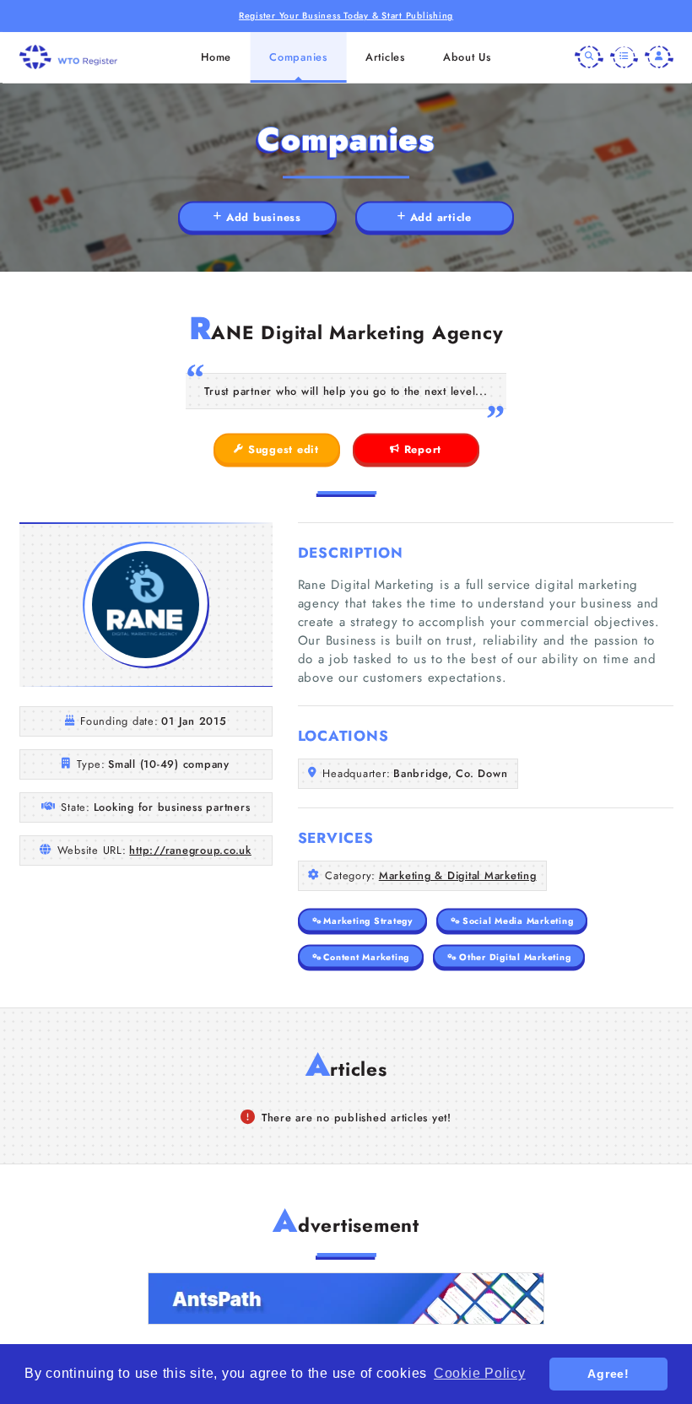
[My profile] (659, 57)
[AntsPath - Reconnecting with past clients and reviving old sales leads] (346, 1298)
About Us (467, 57)
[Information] (624, 57)
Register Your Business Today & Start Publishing (346, 15)
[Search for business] (589, 57)
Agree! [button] (608, 1373)
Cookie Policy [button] (480, 1373)
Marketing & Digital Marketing (458, 875)
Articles (385, 57)
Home (216, 57)
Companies (298, 57)
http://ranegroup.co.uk (190, 850)
